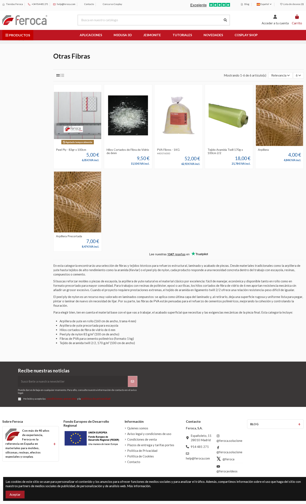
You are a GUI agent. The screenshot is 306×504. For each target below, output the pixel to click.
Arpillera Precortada (69, 236)
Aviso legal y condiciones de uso (149, 434)
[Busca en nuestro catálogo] (225, 20)
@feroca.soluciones (230, 440)
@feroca (228, 459)
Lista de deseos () (293, 4)
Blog (246, 4)
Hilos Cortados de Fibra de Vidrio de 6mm (128, 151)
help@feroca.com (66, 4)
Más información (138, 486)
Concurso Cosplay (112, 4)
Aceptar (15, 494)
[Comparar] (77, 144)
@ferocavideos (227, 471)
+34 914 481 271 (39, 4)
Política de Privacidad (142, 450)
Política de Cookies (140, 456)
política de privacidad (96, 398)
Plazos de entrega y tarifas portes (150, 445)
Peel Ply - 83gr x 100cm (71, 149)
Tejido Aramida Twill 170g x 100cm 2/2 (225, 151)
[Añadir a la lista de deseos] (71, 144)
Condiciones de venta (142, 439)
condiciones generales (61, 398)
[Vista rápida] (84, 144)
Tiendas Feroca (14, 4)
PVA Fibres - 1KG (168, 149)
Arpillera (263, 149)
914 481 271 (200, 446)
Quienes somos (137, 428)
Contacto (89, 4)
